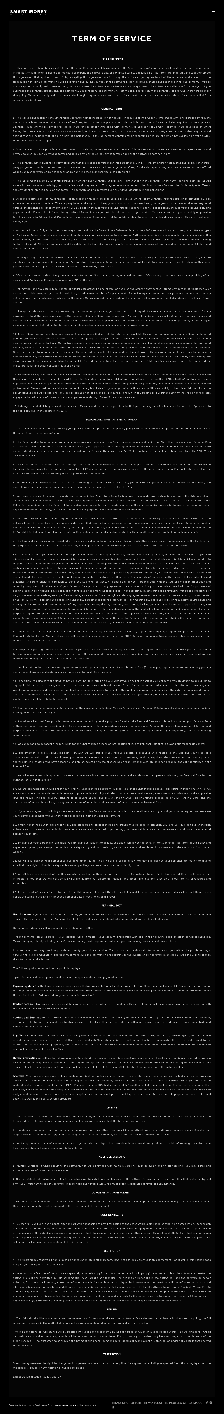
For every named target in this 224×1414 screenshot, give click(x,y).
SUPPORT (136, 1402)
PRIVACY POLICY (153, 1402)
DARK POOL (195, 1402)
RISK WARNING (120, 1402)
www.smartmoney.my (67, 1405)
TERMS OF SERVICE (175, 1402)
